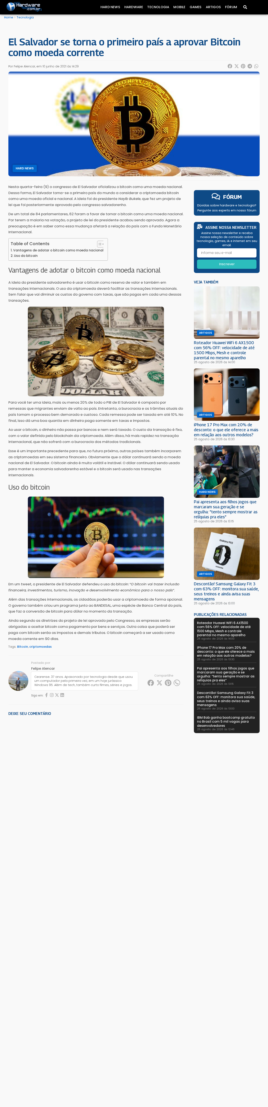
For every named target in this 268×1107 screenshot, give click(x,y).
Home (8, 17)
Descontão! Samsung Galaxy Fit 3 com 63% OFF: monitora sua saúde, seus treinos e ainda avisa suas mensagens (226, 591)
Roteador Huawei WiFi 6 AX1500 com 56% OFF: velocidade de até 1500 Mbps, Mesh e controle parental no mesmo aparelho (224, 350)
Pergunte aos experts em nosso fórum (226, 210)
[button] (230, 66)
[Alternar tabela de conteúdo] (98, 244)
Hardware (133, 7)
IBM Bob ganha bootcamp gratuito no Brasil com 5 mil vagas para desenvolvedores (226, 721)
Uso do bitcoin (26, 256)
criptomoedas (40, 647)
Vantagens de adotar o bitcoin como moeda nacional (58, 250)
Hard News (110, 7)
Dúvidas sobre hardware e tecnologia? (226, 205)
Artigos (213, 7)
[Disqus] (95, 777)
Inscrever (227, 264)
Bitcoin (22, 647)
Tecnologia (158, 7)
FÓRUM (232, 197)
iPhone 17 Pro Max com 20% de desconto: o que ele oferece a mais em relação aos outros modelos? (226, 429)
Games (196, 7)
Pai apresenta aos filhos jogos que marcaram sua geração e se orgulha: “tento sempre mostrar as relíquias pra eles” (226, 509)
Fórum (231, 7)
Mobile (179, 7)
